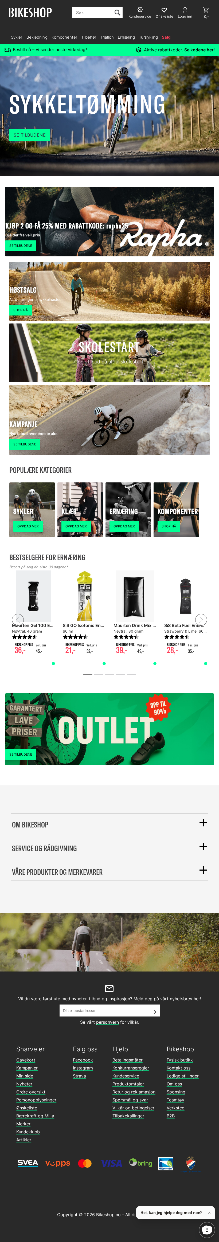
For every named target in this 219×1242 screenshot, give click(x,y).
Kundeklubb (28, 1131)
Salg (166, 37)
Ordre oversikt (30, 1092)
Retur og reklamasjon (133, 1092)
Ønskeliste (26, 1107)
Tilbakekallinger (128, 1115)
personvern (107, 1022)
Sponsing (176, 1092)
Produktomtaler (128, 1084)
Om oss (174, 1084)
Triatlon (107, 37)
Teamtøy (175, 1099)
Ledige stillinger (183, 1076)
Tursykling (148, 37)
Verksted (176, 1107)
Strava (79, 1076)
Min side (24, 1076)
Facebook (83, 1060)
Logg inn (185, 16)
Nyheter (24, 1084)
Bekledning (37, 37)
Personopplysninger (36, 1099)
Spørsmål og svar (130, 1099)
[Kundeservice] (141, 10)
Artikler (23, 1139)
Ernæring (126, 37)
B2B (171, 1115)
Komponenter (64, 37)
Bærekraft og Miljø (35, 1115)
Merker (23, 1123)
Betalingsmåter (127, 1060)
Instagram (83, 1068)
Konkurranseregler (130, 1068)
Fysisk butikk (180, 1060)
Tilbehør (88, 37)
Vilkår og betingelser (133, 1107)
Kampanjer (27, 1068)
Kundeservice (125, 1076)
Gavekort (25, 1060)
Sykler (16, 37)
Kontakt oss (178, 1068)
